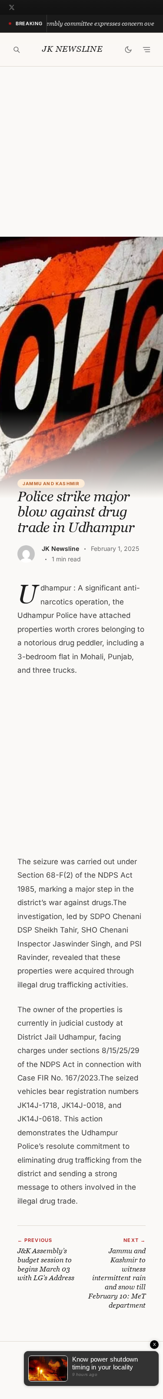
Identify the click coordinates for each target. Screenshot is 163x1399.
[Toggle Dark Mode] (128, 49)
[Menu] (146, 49)
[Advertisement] (81, 151)
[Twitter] (12, 7)
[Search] (16, 49)
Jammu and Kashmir (51, 483)
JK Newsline (72, 49)
